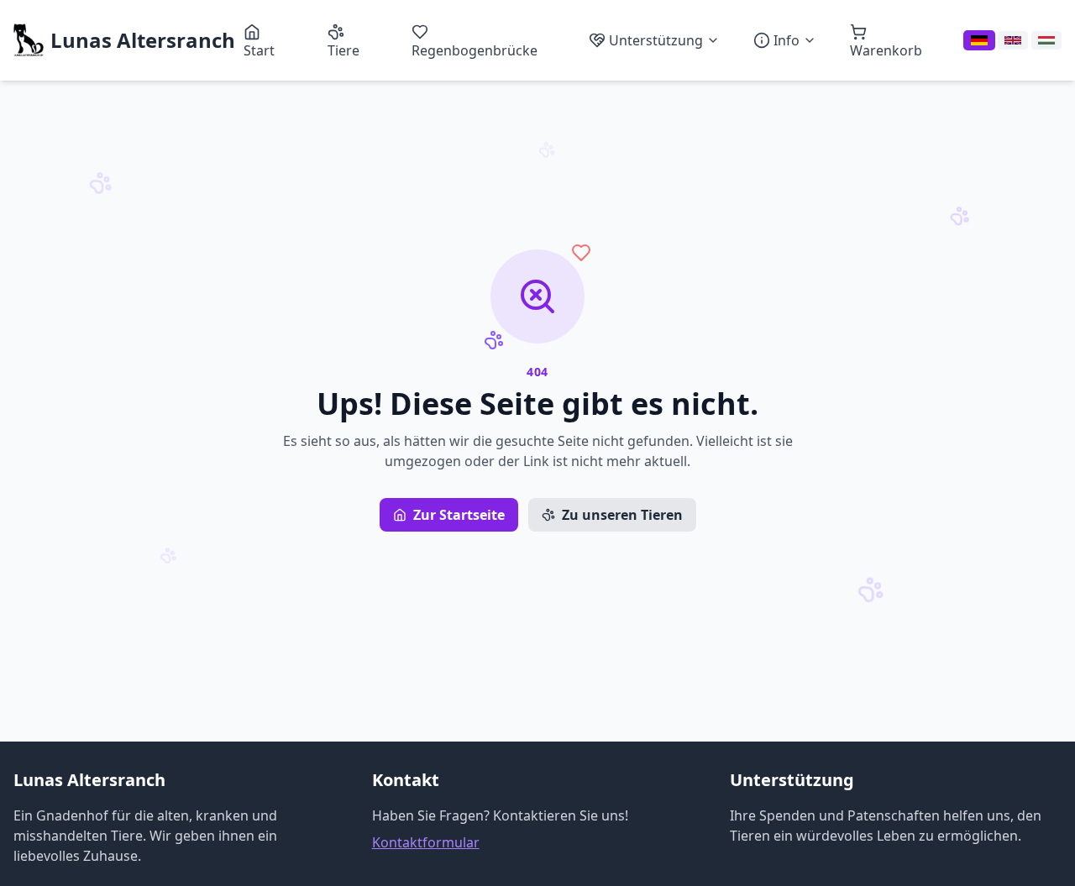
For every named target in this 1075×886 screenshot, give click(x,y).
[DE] (979, 40)
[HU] (1046, 40)
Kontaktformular (426, 842)
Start (259, 50)
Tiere (343, 50)
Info (786, 40)
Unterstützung (656, 40)
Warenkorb (886, 50)
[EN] (1013, 40)
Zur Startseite (459, 515)
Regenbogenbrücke (475, 50)
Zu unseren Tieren (622, 515)
